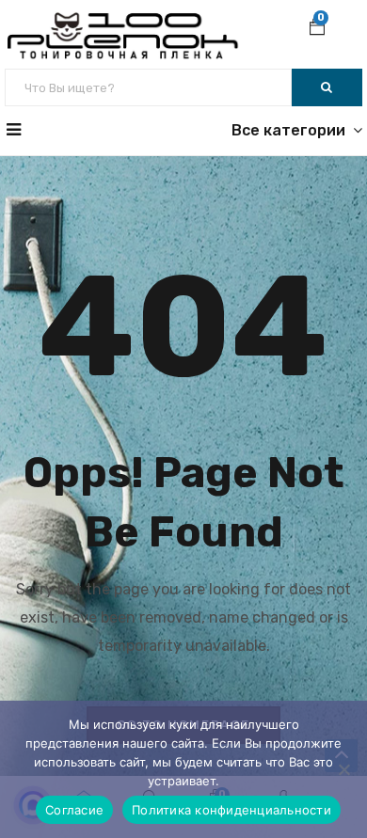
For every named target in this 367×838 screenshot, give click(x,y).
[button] (317, 29)
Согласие (74, 809)
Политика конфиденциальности (231, 809)
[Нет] (343, 769)
